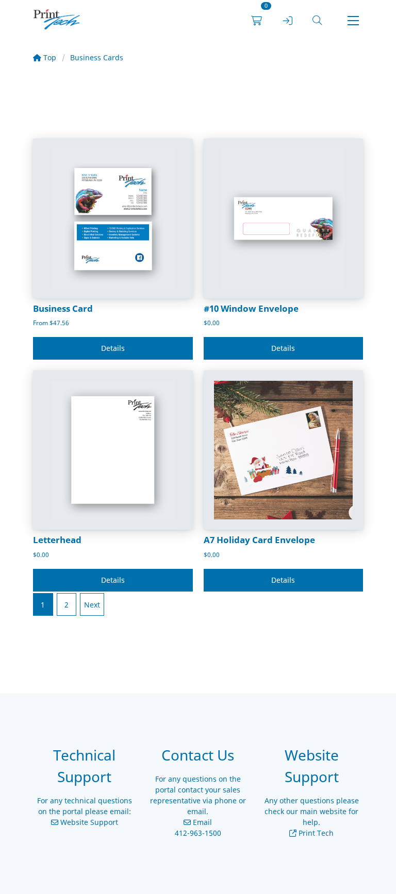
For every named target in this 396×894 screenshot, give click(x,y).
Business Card (63, 308)
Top (48, 57)
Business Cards (96, 57)
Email (201, 822)
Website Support (88, 822)
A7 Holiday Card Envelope (259, 540)
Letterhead (57, 540)
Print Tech (315, 833)
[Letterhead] (113, 450)
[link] (56, 21)
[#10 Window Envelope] (284, 218)
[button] (317, 20)
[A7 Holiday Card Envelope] (284, 450)
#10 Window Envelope (251, 308)
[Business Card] (113, 218)
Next (92, 605)
